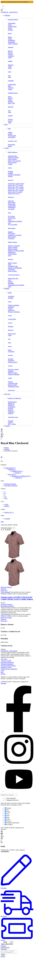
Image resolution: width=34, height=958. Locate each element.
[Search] (17, 432)
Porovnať (3, 589)
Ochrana (10, 167)
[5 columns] (9, 530)
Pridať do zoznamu (6, 587)
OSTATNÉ (10, 115)
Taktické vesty (11, 197)
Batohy (9, 212)
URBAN (18, 477)
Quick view (4, 590)
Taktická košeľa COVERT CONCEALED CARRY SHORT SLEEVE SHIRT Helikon (17, 598)
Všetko (6, 504)
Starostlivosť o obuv (12, 141)
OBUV (9, 128)
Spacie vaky (10, 180)
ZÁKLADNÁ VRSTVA (13, 19)
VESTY (9, 71)
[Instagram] (18, 765)
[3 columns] (6, 530)
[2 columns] (4, 530)
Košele (18, 473)
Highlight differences (12, 800)
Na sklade (7, 518)
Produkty (7, 449)
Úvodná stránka (9, 468)
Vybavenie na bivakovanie (13, 274)
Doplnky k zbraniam (12, 242)
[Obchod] (17, 834)
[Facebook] (18, 731)
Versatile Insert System (13, 417)
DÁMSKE (10, 61)
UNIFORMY (11, 80)
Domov (6, 447)
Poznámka (4, 949)
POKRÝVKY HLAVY (13, 93)
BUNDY (10, 33)
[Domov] (17, 831)
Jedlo (9, 339)
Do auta (10, 346)
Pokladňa (3, 946)
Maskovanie (10, 330)
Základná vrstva (17, 471)
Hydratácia (10, 259)
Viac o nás (4, 659)
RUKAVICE (10, 106)
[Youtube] (18, 791)
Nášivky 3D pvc (11, 390)
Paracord (10, 322)
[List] (2, 530)
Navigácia (10, 365)
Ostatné (9, 301)
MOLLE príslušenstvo (12, 152)
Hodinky (10, 292)
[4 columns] (8, 530)
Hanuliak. (3, 683)
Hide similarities (11, 798)
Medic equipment (11, 228)
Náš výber (12, 474)
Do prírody (10, 355)
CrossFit (10, 315)
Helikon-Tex (9, 512)
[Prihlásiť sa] (2, 430)
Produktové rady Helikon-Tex (14, 398)
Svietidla (10, 378)
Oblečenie (12, 469)
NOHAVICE (10, 47)
